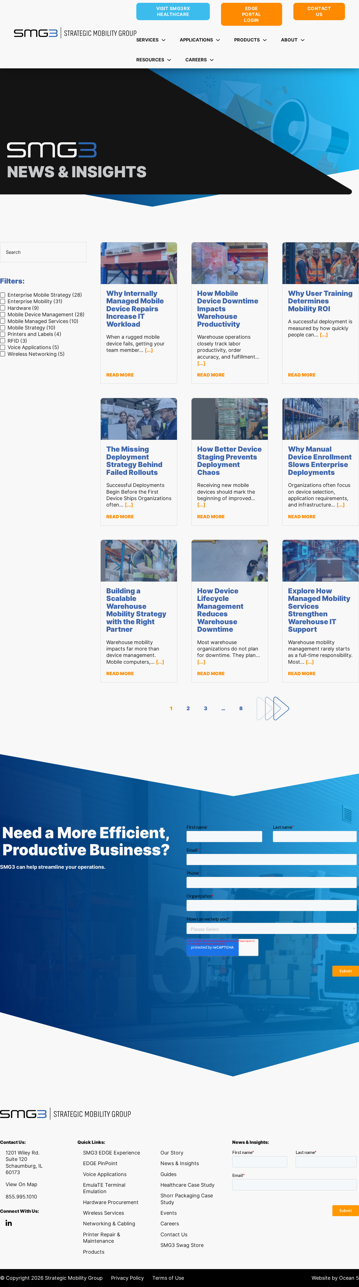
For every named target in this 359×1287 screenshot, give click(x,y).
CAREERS (196, 59)
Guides (168, 1174)
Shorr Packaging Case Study (186, 1199)
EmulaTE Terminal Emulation (104, 1188)
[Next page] (273, 708)
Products (93, 1252)
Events (168, 1213)
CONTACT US (319, 11)
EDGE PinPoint (100, 1163)
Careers (169, 1223)
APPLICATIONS (196, 40)
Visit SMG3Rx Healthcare (173, 11)
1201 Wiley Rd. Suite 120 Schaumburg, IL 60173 (24, 1162)
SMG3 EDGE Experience (111, 1153)
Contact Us (173, 1234)
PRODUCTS (247, 40)
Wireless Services (103, 1213)
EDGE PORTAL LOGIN (251, 14)
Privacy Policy (127, 1278)
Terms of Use (168, 1278)
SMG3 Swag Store (182, 1245)
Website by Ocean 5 (335, 1278)
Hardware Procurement (111, 1202)
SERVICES (147, 40)
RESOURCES (150, 59)
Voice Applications (104, 1174)
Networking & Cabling (109, 1223)
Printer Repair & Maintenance (101, 1238)
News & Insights (179, 1163)
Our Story (171, 1153)
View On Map (21, 1184)
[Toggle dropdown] (163, 40)
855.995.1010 (21, 1197)
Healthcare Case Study (187, 1185)
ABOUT (289, 40)
